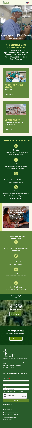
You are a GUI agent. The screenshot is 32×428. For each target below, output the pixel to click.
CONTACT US (16, 339)
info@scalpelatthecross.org (11, 412)
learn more (10, 95)
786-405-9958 (8, 409)
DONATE (16, 223)
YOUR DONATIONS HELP (16, 210)
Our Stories (15, 314)
